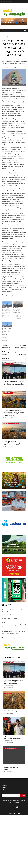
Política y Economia (19, 37)
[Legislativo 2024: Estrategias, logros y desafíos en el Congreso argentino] (7, 324)
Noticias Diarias (7, 693)
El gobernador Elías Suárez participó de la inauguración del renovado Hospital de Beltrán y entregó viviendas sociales (14, 383)
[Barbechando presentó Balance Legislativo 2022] (7, 304)
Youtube (4, 787)
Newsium (10, 813)
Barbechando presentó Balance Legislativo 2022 (6, 309)
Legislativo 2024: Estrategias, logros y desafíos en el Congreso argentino (7, 331)
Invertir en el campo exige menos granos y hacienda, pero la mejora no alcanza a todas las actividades (13, 443)
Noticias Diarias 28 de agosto (9, 618)
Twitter (3, 783)
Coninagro (6, 423)
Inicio (2, 61)
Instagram (4, 785)
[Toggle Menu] (25, 30)
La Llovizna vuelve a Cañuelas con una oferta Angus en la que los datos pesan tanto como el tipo (14, 625)
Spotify (3, 789)
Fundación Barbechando (9, 37)
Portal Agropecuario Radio (10, 748)
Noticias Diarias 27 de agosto (9, 638)
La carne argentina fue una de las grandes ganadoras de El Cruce (20, 350)
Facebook (4, 781)
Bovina (5, 719)
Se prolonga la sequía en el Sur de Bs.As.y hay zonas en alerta (7, 350)
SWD (17, 806)
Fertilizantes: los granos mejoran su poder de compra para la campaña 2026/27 (13, 767)
